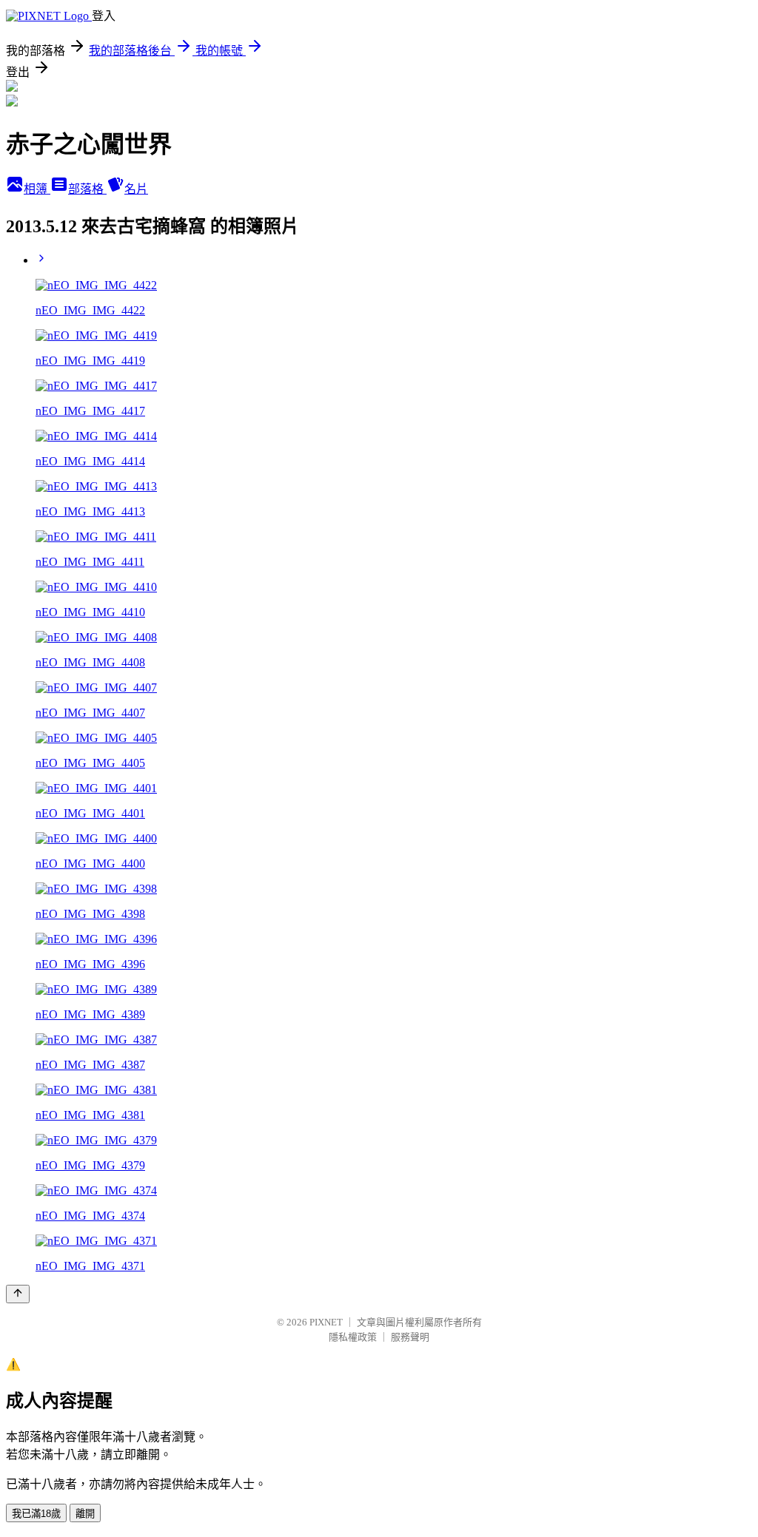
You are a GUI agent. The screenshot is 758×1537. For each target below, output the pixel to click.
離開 (85, 1513)
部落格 (87, 189)
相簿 (37, 189)
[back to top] (18, 1294)
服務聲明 (410, 1336)
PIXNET (326, 1322)
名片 (136, 189)
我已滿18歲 (36, 1513)
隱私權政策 (353, 1336)
